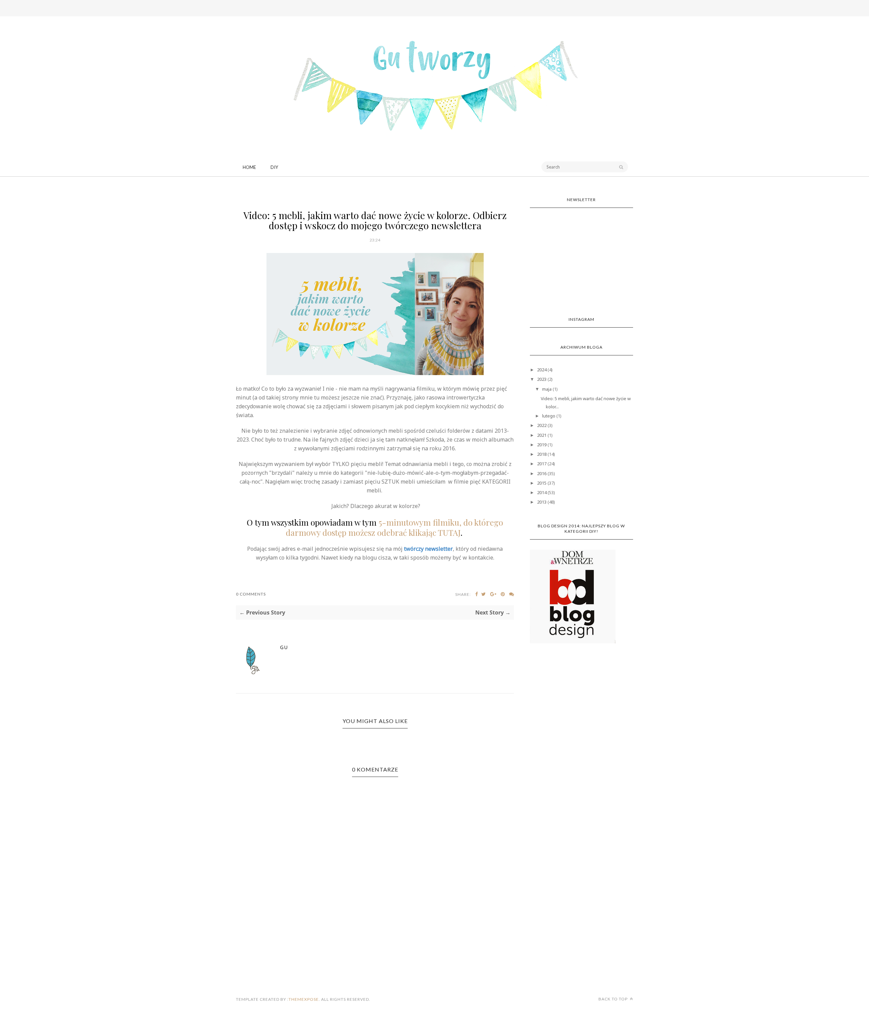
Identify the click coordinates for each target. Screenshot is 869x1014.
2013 (542, 502)
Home (249, 167)
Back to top (613, 998)
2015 (542, 483)
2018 (542, 454)
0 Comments (251, 594)
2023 (542, 379)
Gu (284, 647)
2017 (542, 464)
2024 (542, 370)
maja (547, 389)
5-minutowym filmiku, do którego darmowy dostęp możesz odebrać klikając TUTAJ (394, 527)
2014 (542, 492)
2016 (542, 473)
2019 (542, 445)
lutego (548, 416)
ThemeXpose (304, 999)
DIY (274, 167)
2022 (542, 425)
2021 (542, 435)
